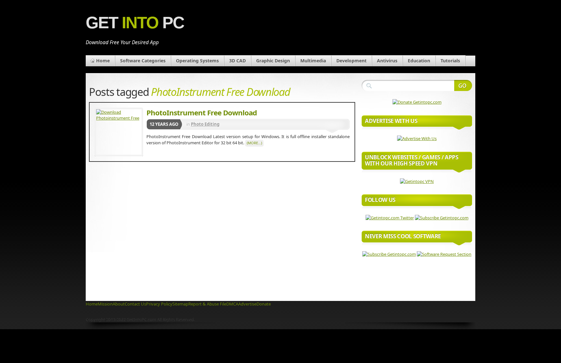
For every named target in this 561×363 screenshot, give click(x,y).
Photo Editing (205, 124)
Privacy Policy (159, 304)
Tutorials (450, 61)
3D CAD (237, 61)
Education (419, 61)
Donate (263, 304)
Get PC (135, 22)
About (119, 304)
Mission (105, 304)
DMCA (232, 304)
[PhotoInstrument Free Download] (118, 132)
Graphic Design (273, 61)
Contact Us (135, 304)
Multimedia (313, 61)
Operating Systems (197, 61)
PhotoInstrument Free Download (201, 112)
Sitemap (180, 304)
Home (103, 61)
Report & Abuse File (207, 304)
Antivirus (387, 61)
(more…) (254, 142)
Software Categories (143, 61)
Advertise (247, 304)
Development (351, 61)
